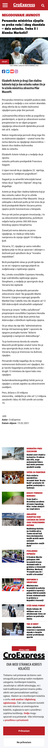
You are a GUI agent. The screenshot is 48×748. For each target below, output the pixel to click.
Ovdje (27, 713)
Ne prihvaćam (24, 742)
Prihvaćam (24, 731)
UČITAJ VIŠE (24, 650)
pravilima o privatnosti (16, 720)
